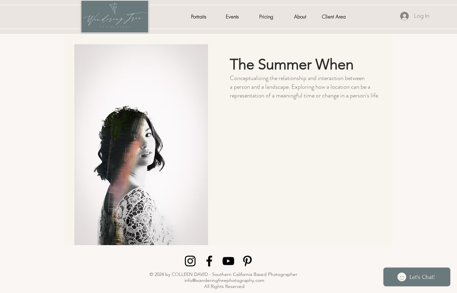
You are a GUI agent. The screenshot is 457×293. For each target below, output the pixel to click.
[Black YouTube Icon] (228, 261)
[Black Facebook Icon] (209, 261)
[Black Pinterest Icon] (247, 261)
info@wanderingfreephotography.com (224, 280)
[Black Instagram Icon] (190, 261)
